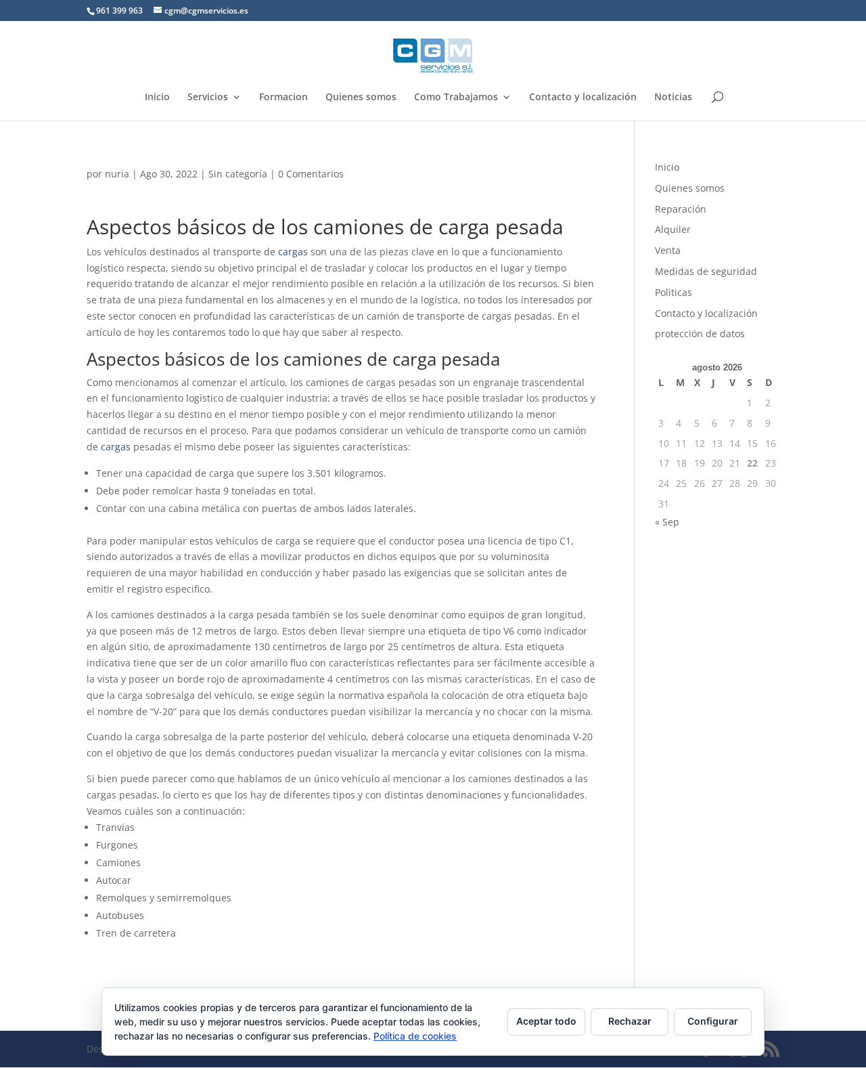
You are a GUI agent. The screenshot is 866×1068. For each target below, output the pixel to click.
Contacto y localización (583, 97)
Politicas (673, 292)
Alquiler (673, 229)
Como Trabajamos (456, 97)
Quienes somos (360, 97)
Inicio (157, 97)
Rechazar (630, 1021)
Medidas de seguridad (706, 271)
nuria (117, 173)
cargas (293, 251)
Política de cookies (415, 1036)
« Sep (667, 521)
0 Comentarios (311, 173)
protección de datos (700, 333)
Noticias (673, 97)
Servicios (207, 97)
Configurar (712, 1021)
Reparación (680, 208)
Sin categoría (237, 173)
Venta (668, 250)
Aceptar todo (546, 1021)
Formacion (283, 97)
